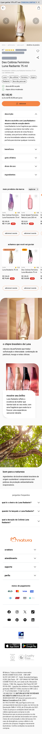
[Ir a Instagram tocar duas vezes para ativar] (17, 611)
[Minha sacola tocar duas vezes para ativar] (38, 8)
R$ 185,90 (7, 94)
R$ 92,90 (24, 221)
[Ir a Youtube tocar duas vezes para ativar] (9, 619)
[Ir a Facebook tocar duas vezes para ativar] (9, 611)
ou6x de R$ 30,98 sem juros (12, 98)
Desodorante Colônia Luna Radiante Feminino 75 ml (18, 70)
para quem (20, 45)
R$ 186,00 (5, 276)
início (3, 45)
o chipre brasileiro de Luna (17, 344)
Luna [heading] (4, 212)
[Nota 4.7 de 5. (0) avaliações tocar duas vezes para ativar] (21, 50)
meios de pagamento (21, 586)
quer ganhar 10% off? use (10, 2)
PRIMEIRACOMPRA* (28, 2)
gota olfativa (10, 158)
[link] (11, 217)
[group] (18, 2)
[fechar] (38, 2)
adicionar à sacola (11, 233)
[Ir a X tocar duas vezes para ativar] (25, 611)
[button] (37, 51)
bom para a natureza (13, 471)
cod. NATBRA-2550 (8, 73)
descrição (9, 114)
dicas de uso (10, 166)
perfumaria (11, 45)
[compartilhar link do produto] (37, 57)
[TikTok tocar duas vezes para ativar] (32, 611)
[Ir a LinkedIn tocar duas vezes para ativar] (32, 619)
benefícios (9, 149)
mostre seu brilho (16, 395)
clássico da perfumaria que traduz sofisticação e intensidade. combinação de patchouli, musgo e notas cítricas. (20, 352)
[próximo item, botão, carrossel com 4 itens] (36, 21)
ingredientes (10, 175)
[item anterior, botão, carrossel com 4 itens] (6, 21)
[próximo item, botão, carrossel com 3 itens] (36, 2)
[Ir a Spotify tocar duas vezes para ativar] (25, 619)
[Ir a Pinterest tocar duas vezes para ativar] (17, 619)
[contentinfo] (17, 213)
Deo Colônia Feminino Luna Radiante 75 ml (15, 64)
